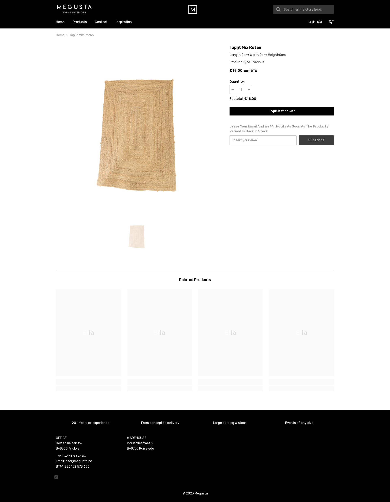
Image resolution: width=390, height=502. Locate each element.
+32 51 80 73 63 (74, 456)
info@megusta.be (78, 461)
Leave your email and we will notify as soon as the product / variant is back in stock (279, 129)
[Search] (303, 9)
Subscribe (316, 140)
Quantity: (237, 82)
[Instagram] (56, 477)
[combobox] (307, 9)
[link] (88, 382)
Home (60, 35)
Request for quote (282, 111)
